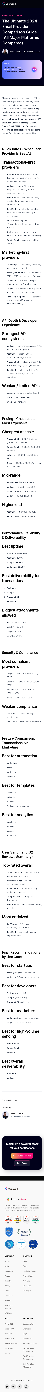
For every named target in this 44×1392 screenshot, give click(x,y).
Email (25, 1261)
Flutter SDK (9, 1348)
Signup (7, 1261)
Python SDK (9, 1324)
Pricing (7, 1276)
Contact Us (9, 1295)
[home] (9, 4)
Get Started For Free (22, 1156)
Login (7, 1266)
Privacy (7, 1286)
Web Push (27, 1286)
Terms (7, 1291)
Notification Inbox (29, 1271)
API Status (8, 1313)
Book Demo (22, 1163)
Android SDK (9, 1339)
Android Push (28, 1276)
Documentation (28, 1324)
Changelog (27, 1329)
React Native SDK (11, 1343)
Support (8, 1300)
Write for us (27, 1339)
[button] (39, 4)
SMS (24, 1266)
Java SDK (8, 1334)
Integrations (9, 1271)
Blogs (25, 1334)
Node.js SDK (9, 1329)
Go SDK (7, 1353)
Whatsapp (27, 1291)
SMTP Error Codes (30, 1343)
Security (8, 1281)
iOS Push (26, 1281)
